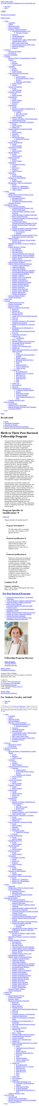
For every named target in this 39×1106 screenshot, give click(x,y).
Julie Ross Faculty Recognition (17, 1098)
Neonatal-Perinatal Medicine (20, 967)
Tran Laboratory (17, 1078)
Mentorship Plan (17, 893)
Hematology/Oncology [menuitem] (15, 147)
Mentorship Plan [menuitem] (17, 200)
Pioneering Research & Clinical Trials (23, 738)
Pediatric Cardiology (18, 969)
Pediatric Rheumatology (19, 987)
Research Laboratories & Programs (18, 1001)
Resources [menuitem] (19, 361)
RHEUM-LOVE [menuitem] (21, 378)
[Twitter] (7, 688)
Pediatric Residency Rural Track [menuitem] (21, 260)
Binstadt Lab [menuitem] (16, 311)
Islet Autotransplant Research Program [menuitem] (23, 331)
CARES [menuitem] (18, 112)
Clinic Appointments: (7, 686)
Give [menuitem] (6, 410)
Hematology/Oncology (15, 840)
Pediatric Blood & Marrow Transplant (23, 964)
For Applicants (20, 925)
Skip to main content (7, 1)
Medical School (5, 18)
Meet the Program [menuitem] (17, 252)
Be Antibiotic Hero (21, 1065)
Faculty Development (14, 889)
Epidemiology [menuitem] (12, 105)
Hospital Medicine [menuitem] (13, 152)
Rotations (19, 926)
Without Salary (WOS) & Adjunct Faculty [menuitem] (20, 195)
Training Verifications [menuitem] (14, 297)
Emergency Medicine (14, 785)
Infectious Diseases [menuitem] (14, 157)
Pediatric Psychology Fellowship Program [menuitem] (24, 228)
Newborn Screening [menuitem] (22, 33)
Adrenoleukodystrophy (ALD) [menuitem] (21, 31)
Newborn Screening (22, 726)
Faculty (14, 755)
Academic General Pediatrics (20, 958)
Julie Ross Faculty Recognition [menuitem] (17, 405)
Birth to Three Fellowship (14, 604)
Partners (18, 1085)
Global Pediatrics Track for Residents (23, 948)
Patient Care (15, 795)
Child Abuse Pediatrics (19, 962)
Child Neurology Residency (16, 955)
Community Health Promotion (25, 1083)
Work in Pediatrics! (14, 721)
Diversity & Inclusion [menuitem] (11, 55)
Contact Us (4, 680)
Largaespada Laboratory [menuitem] (19, 334)
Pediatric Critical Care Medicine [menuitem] (21, 277)
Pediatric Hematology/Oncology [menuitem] (21, 282)
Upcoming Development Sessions (22, 894)
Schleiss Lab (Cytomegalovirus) (21, 1039)
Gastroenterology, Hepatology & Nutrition (21, 815)
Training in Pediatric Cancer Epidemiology (25, 812)
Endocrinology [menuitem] (12, 97)
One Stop (7, 6)
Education (15, 768)
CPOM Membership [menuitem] (18, 36)
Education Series (17, 731)
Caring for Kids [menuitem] (20, 368)
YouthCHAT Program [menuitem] (22, 139)
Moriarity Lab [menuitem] (16, 336)
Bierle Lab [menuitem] (15, 309)
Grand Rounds (12, 1097)
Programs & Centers (18, 830)
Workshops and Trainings (23, 775)
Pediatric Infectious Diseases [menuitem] (20, 286)
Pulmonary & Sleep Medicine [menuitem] (17, 178)
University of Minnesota (19, 706)
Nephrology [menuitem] (12, 173)
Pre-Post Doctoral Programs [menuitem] (16, 206)
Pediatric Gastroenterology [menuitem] (20, 280)
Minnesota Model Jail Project (24, 1053)
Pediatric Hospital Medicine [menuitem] (20, 284)
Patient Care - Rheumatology (20, 881)
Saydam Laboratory (18, 1038)
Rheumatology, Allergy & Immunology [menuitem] (20, 183)
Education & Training (11, 425)
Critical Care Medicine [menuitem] (15, 87)
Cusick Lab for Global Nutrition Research (24, 1009)
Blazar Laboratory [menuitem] (17, 312)
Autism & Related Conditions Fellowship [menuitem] (24, 215)
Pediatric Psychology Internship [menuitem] (21, 230)
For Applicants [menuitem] (20, 232)
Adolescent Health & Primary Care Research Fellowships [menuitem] (22, 209)
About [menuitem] (6, 21)
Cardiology (11, 760)
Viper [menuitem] (17, 382)
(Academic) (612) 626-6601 (11, 683)
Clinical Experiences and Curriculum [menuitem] (23, 253)
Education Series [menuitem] (17, 38)
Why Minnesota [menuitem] (17, 250)
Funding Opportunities (15, 997)
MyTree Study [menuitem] (20, 115)
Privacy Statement (5, 709)
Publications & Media (22, 1087)
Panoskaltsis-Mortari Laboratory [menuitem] (21, 343)
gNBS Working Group (19, 814)
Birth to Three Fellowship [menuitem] (20, 216)
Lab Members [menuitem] (20, 338)
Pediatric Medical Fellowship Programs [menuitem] (20, 264)
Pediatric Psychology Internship (15, 616)
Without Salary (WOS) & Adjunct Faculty (20, 888)
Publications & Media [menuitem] (22, 393)
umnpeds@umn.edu (11, 685)
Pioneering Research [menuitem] (18, 46)
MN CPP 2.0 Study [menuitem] (22, 114)
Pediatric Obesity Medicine (20, 984)
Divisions (7, 749)
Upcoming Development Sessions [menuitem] (22, 201)
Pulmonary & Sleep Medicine (17, 871)
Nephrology (12, 866)
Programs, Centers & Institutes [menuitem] (17, 29)
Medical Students (13, 931)
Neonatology (12, 856)
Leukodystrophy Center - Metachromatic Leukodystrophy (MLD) (24, 733)
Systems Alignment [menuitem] (21, 395)
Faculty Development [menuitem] (14, 196)
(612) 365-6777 (18, 686)
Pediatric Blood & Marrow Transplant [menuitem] (23, 270)
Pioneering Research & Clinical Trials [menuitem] (23, 45)
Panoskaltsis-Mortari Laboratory (21, 1036)
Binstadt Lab (16, 1004)
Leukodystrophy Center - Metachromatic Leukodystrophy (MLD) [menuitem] (24, 40)
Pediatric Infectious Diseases (20, 979)
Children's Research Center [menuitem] (16, 400)
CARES (18, 805)
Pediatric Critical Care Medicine (21, 970)
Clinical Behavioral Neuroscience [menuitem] (18, 73)
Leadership (11, 716)
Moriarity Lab (16, 1029)
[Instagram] (8, 688)
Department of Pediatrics (8, 15)
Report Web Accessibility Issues (18, 709)
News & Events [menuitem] (20, 377)
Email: (3, 685)
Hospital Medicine (13, 846)
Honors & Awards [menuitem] (13, 26)
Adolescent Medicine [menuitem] (18, 267)
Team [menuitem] (17, 363)
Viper (17, 1075)
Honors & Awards (13, 719)
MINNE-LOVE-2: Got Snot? (25, 1066)
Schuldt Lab (15, 1041)
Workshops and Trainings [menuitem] (23, 82)
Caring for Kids (20, 1061)
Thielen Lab (15, 1063)
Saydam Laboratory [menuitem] (18, 345)
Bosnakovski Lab (17, 1007)
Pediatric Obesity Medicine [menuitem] (20, 291)
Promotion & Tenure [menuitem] (14, 203)
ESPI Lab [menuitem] (15, 318)
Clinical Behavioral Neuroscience (18, 766)
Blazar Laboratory (17, 1006)
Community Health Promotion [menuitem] (25, 390)
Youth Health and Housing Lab (21, 1081)
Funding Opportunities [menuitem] (15, 304)
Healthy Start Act (21, 1051)
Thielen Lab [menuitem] (15, 370)
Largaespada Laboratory (19, 1028)
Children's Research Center (16, 1093)
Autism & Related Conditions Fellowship (18, 602)
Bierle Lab (15, 1002)
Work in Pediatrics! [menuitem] (14, 28)
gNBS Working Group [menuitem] (19, 120)
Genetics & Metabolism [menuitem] (15, 142)
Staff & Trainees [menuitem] (17, 65)
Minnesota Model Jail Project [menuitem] (24, 360)
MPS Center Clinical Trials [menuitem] (20, 43)
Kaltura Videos (5, 691)
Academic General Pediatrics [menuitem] (20, 265)
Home (6, 421)
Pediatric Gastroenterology (20, 974)
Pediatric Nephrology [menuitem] (18, 287)
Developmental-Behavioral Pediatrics (23, 965)
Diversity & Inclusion (11, 748)
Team (17, 1056)
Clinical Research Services (16, 996)
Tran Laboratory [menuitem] (17, 385)
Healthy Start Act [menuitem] (21, 358)
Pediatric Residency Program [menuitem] (17, 247)
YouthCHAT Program (22, 832)
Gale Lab (15, 1012)
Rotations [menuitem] (19, 233)
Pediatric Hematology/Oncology (21, 975)
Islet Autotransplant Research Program (23, 1024)
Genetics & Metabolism (15, 835)
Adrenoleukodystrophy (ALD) (21, 724)
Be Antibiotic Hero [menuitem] (21, 371)
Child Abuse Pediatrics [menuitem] (19, 269)
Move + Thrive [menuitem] (16, 339)
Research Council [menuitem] (13, 306)
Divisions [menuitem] (7, 56)
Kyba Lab (15, 1026)
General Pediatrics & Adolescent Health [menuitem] (20, 129)
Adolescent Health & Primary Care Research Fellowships (22, 902)
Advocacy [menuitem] (15, 34)
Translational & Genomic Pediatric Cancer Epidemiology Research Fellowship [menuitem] (24, 236)
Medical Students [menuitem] (13, 238)
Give (6, 1103)
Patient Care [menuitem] (15, 102)
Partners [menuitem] (18, 392)
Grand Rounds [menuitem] (12, 403)
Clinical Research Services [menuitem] (16, 302)
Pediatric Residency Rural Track (21, 953)
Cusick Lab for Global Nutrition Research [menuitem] (24, 316)
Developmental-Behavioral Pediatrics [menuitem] (23, 272)
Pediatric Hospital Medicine (20, 977)
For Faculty (4, 693)
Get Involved (12, 746)
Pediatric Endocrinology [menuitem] (19, 279)
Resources (19, 1055)
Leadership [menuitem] (11, 23)
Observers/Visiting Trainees (16, 989)
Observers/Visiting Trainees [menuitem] (16, 296)
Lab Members (20, 1031)
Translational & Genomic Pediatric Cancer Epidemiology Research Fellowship (19, 618)
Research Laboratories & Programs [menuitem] (18, 307)
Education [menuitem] (15, 75)
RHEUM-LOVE (21, 1071)
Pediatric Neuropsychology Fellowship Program (20, 612)
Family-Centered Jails (22, 1060)
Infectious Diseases (14, 851)
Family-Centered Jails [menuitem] (22, 366)
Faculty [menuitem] (14, 61)
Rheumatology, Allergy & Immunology (20, 876)
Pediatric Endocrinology (19, 972)
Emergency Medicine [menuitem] (14, 92)
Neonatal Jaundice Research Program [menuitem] (23, 341)
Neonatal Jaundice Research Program (23, 1034)
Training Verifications (14, 990)
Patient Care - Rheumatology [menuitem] (20, 188)
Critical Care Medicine (15, 780)
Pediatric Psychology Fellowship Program (19, 614)
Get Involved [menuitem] (12, 53)
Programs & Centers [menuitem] (18, 137)
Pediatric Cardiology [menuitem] (18, 275)
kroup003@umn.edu (11, 665)
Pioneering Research (18, 739)
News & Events (20, 1070)
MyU (6, 8)
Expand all (6, 517)
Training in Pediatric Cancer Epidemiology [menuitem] (25, 119)
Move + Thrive (16, 1033)
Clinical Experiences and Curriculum (23, 947)
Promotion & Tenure (14, 896)
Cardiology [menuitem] (11, 66)
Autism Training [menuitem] (21, 77)
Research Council (13, 999)
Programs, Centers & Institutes (17, 723)
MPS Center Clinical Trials (20, 736)
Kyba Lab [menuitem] (15, 333)
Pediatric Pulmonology (19, 985)
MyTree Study (20, 808)
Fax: (2, 683)
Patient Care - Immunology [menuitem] (20, 186)
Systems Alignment (21, 1088)
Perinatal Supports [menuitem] (21, 365)
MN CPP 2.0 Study (22, 807)
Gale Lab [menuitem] (15, 319)
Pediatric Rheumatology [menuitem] (19, 294)
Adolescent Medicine (18, 960)
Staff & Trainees (17, 758)
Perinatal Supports (21, 1058)
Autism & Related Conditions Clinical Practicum (20, 601)
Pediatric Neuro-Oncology (20, 982)
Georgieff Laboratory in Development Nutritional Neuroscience (23, 1015)
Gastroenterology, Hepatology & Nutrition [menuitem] (21, 122)
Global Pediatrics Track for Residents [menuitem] (23, 255)
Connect (3, 688)
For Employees (12, 693)
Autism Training (21, 770)
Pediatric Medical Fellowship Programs (20, 957)
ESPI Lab (15, 1011)
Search (3, 11)
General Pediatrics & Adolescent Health (20, 822)
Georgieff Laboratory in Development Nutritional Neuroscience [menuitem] (23, 322)
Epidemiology (12, 798)
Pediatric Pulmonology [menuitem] (19, 292)
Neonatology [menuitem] (12, 162)
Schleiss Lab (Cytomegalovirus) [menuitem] (21, 346)
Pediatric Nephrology (18, 980)
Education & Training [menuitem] (14, 51)
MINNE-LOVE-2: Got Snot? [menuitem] (25, 373)
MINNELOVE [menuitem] (20, 375)
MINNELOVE (20, 1068)
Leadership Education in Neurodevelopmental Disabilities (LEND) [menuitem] (24, 222)
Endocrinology (12, 790)
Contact (10, 717)
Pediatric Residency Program (17, 940)
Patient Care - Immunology (20, 879)
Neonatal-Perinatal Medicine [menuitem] (20, 274)
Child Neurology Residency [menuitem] (16, 262)
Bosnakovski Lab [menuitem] (17, 314)
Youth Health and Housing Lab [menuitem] (21, 388)
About (6, 714)
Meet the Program (17, 945)
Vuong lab (15, 1080)
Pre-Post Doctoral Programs (16, 593)
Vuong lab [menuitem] (15, 387)
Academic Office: (6, 681)
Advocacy (15, 728)
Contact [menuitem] (10, 24)
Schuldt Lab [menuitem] (15, 348)
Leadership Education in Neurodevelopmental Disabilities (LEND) (24, 915)
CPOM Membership (18, 729)
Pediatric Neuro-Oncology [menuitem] (20, 289)
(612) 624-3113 (16, 681)
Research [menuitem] (15, 48)
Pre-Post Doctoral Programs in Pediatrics (17, 426)
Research (15, 741)
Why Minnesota (17, 943)
